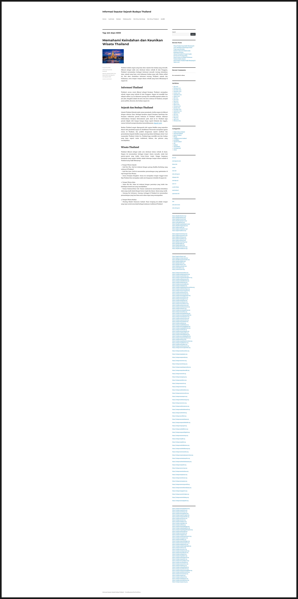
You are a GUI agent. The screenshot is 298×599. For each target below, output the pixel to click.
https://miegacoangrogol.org (179, 425)
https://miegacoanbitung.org (179, 565)
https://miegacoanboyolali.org (179, 531)
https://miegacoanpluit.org (179, 442)
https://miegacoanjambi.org (179, 465)
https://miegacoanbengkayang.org (181, 334)
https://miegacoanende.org (179, 373)
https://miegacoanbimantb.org (180, 292)
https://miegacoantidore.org (179, 380)
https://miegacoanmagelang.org (180, 513)
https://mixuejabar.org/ (178, 267)
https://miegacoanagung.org (179, 377)
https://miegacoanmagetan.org (180, 298)
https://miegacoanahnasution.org (180, 351)
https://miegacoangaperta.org (179, 491)
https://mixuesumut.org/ (178, 269)
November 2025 (177, 91)
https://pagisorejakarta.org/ (179, 230)
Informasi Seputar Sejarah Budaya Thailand (126, 11)
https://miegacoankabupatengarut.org (181, 536)
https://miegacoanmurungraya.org (181, 290)
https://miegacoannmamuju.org (180, 294)
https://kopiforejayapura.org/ (179, 220)
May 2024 (176, 117)
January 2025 (177, 107)
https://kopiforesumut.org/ (179, 219)
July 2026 (176, 86)
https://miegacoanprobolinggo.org (181, 541)
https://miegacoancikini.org (179, 416)
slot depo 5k (111, 75)
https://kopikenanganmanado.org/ (181, 259)
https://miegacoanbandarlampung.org (181, 461)
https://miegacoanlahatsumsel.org (181, 572)
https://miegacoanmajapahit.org (180, 500)
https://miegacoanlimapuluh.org (180, 333)
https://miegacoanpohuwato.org (180, 276)
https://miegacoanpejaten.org (179, 556)
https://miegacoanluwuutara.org (180, 305)
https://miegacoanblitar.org (179, 539)
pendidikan (176, 140)
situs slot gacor (176, 174)
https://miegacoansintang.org (179, 364)
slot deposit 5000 (106, 76)
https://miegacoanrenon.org (179, 360)
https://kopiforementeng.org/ (179, 242)
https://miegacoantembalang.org (180, 497)
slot (174, 143)
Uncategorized (177, 148)
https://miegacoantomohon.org (180, 564)
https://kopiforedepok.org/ (179, 261)
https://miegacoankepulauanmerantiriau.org (183, 287)
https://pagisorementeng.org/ (179, 234)
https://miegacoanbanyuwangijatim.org (182, 570)
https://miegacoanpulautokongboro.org (182, 277)
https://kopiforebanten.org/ (179, 216)
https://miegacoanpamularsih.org (180, 516)
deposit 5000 (158, 123)
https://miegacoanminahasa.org (180, 471)
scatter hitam (175, 187)
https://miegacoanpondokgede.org (181, 432)
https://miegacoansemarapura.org (180, 542)
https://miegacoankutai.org (179, 323)
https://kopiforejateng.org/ (179, 217)
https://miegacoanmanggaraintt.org (181, 295)
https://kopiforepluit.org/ (178, 245)
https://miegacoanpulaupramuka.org (181, 367)
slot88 (163, 19)
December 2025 (177, 90)
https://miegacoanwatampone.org (180, 316)
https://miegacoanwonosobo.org (180, 393)
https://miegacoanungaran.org (180, 538)
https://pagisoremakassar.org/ (180, 229)
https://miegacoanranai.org (179, 386)
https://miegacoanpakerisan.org (180, 342)
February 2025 (177, 106)
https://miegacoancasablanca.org (180, 560)
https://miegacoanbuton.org (179, 308)
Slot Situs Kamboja (139, 19)
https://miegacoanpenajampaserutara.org (182, 455)
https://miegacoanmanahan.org (180, 272)
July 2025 (176, 98)
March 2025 (176, 104)
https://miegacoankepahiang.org (180, 567)
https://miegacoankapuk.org (179, 554)
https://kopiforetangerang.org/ (180, 225)
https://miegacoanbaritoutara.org (180, 318)
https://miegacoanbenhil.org (179, 412)
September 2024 (178, 111)
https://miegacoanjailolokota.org (180, 324)
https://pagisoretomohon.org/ (179, 235)
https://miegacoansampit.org (179, 533)
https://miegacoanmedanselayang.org (181, 487)
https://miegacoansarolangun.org (180, 331)
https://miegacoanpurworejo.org (180, 320)
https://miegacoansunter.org (179, 549)
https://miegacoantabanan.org (180, 302)
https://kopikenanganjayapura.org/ (181, 224)
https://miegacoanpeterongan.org (180, 515)
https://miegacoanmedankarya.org (181, 508)
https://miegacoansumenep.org (180, 573)
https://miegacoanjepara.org (179, 534)
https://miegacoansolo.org (179, 520)
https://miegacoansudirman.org (180, 552)
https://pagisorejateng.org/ (179, 240)
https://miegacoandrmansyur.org (180, 346)
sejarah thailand (178, 141)
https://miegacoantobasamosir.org (181, 307)
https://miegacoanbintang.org (179, 282)
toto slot (174, 170)
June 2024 (176, 116)
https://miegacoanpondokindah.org (181, 422)
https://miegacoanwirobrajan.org (180, 494)
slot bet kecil (175, 190)
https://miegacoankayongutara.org (181, 274)
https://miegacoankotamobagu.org (181, 289)
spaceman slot (175, 193)
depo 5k (104, 73)
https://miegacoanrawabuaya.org (180, 419)
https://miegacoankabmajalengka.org (181, 546)
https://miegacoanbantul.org (179, 577)
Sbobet (118, 19)
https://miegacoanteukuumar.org (180, 580)
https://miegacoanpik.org (178, 438)
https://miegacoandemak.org (179, 329)
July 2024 (176, 114)
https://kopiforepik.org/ (178, 243)
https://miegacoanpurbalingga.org (181, 526)
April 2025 (176, 103)
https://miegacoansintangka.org (180, 284)
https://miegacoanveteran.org (179, 518)
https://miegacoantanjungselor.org (181, 458)
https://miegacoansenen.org (179, 403)
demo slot (174, 164)
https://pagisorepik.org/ (178, 227)
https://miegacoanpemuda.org (179, 357)
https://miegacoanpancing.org (180, 582)
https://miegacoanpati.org (178, 575)
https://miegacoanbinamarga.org (180, 399)
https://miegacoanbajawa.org (179, 285)
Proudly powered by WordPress (133, 592)
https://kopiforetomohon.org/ (179, 247)
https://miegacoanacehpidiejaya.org (181, 326)
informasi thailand (107, 69)
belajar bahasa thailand (179, 132)
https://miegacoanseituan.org (179, 512)
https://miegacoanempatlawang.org (181, 313)
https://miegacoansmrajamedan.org (181, 347)
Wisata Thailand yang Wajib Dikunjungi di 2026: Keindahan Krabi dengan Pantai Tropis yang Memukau (184, 47)
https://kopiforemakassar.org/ (180, 248)
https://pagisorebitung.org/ (179, 237)
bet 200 (174, 157)
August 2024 (177, 112)
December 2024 (177, 109)
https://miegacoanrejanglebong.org (181, 310)
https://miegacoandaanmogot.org (180, 551)
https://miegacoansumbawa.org (180, 321)
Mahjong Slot (127, 19)
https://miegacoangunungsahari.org (181, 338)
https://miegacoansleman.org (179, 478)
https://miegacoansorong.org (179, 468)
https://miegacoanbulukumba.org (180, 281)
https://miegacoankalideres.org (180, 429)
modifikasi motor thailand (180, 138)
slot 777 (174, 183)
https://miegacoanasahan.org (179, 311)
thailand (104, 71)
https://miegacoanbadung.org (179, 300)
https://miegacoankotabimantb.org (181, 409)
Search (174, 32)
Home (104, 19)
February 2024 (177, 120)
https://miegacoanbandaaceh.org (180, 557)
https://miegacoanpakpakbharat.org (181, 328)
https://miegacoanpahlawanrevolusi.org (182, 341)
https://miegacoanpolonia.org (179, 510)
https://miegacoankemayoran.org (180, 406)
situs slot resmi (176, 204)
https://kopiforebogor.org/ (179, 264)
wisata (175, 150)
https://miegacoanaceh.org (179, 383)
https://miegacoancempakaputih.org (181, 336)
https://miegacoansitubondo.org (180, 569)
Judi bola (111, 19)
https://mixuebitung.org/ (178, 222)
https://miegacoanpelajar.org (179, 523)
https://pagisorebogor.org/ (179, 256)
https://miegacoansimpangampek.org (181, 315)
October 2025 (177, 93)
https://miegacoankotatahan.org (180, 390)
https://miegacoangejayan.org (179, 354)
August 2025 (177, 96)
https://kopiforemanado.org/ (179, 266)
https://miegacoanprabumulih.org (180, 370)
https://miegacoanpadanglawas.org (181, 528)
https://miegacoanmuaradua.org (180, 452)
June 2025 (176, 99)
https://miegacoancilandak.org (180, 562)
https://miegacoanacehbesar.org (180, 303)
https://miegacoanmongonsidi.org (181, 484)
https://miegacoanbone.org (179, 547)
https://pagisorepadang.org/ (179, 238)
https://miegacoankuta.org (179, 525)
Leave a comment (107, 79)
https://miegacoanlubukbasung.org (181, 448)
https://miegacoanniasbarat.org (180, 297)
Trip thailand (177, 146)
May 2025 (176, 101)
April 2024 (176, 119)
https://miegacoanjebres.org (179, 521)
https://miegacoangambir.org (179, 559)
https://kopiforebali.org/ (178, 263)
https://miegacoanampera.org (179, 396)
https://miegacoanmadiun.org (179, 344)
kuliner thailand (177, 135)
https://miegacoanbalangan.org (180, 578)
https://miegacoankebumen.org (180, 544)
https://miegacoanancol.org (179, 339)
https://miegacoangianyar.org (179, 474)
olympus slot (175, 177)
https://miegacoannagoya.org (179, 481)
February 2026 (177, 88)
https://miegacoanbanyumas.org (180, 279)
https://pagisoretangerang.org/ (180, 258)
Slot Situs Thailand (153, 19)
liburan (175, 136)
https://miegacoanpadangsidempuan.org (182, 529)
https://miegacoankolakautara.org (180, 445)
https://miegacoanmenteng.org (180, 435)
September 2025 (178, 94)
